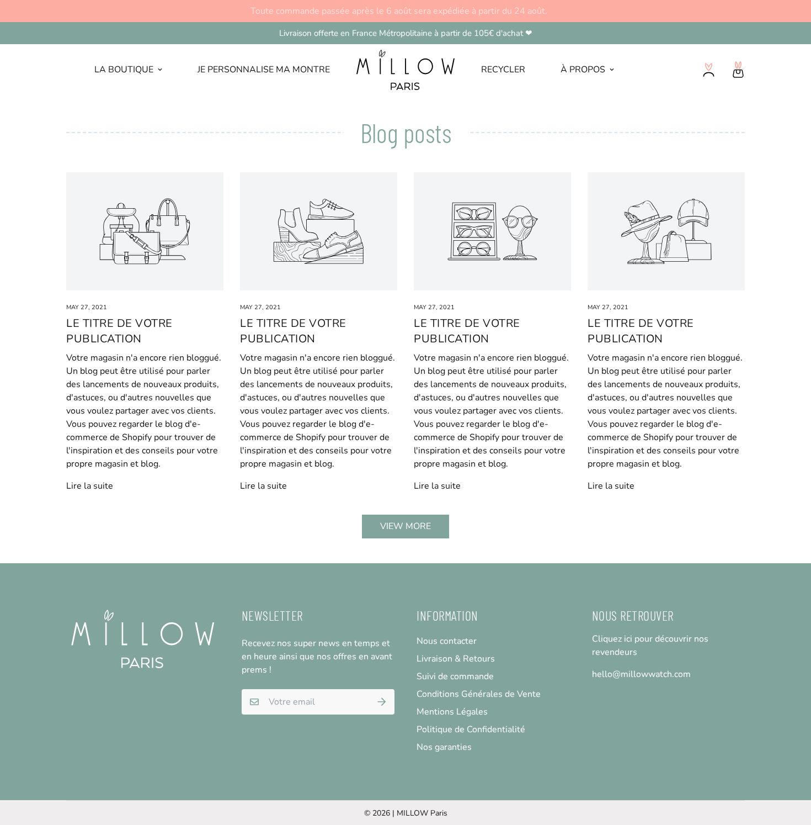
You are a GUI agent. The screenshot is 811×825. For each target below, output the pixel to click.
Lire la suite (89, 486)
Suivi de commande (455, 676)
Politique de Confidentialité (471, 729)
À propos (583, 70)
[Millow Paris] (405, 70)
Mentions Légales (452, 712)
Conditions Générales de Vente (479, 694)
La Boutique (123, 70)
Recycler (503, 70)
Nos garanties (444, 747)
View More (405, 526)
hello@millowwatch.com (641, 674)
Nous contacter (447, 641)
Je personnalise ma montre (264, 70)
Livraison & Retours (456, 659)
